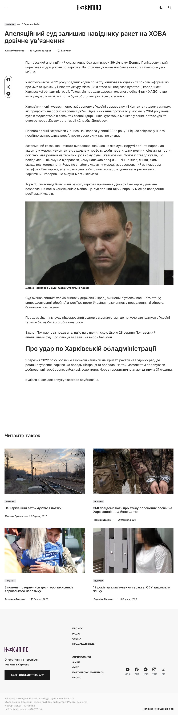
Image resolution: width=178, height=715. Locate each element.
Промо (76, 677)
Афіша (76, 662)
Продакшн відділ (84, 643)
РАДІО (76, 633)
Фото (75, 667)
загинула (148, 369)
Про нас (77, 628)
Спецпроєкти (81, 657)
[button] (5, 7)
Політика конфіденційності (158, 709)
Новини (10, 24)
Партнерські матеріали (88, 672)
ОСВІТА (76, 638)
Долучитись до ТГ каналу (27, 675)
